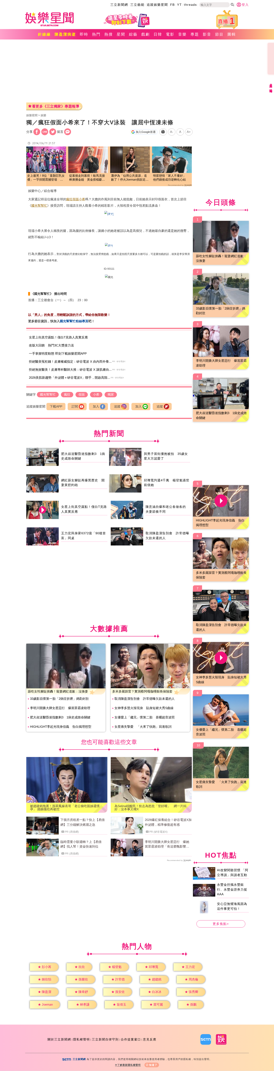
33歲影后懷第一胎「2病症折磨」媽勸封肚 (59, 699)
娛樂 (43, 115)
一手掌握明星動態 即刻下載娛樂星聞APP (58, 353)
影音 (207, 34)
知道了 (153, 1065)
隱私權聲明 (81, 1039)
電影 (170, 34)
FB (172, 5)
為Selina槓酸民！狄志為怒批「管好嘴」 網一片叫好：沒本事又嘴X (150, 808)
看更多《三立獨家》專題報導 (55, 106)
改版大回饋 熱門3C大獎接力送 (51, 345)
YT (179, 5)
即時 (84, 34)
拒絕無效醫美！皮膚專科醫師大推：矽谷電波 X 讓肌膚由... (70, 369)
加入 (96, 406)
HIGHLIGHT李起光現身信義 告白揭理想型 (60, 726)
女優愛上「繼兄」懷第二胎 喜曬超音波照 (144, 717)
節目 (219, 34)
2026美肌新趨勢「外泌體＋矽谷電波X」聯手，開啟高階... (69, 377)
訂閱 (75, 406)
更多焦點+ (221, 924)
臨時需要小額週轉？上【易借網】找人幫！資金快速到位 (81, 844)
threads (190, 5)
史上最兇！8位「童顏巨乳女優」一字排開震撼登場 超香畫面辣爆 (46, 178)
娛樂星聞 (31, 115)
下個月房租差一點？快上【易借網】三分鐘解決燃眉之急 (82, 822)
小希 (82, 199)
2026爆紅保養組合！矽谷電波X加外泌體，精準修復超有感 (168, 822)
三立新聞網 (119, 5)
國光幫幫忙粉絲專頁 (74, 321)
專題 (194, 34)
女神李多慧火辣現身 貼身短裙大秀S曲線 (144, 708)
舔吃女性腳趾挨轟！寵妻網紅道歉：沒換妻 (58, 691)
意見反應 (149, 1039)
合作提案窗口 (131, 1039)
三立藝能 (137, 5)
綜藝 (133, 34)
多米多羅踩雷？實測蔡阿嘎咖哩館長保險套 (142, 691)
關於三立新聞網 (59, 1039)
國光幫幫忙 (39, 205)
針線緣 (44, 34)
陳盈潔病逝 (65, 34)
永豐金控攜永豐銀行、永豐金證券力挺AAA (232, 889)
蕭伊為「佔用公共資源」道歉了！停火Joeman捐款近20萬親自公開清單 (130, 178)
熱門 (96, 34)
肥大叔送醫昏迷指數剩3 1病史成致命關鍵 (60, 717)
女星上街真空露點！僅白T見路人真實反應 (58, 337)
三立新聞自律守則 (105, 1039)
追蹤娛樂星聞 (157, 5)
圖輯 (231, 34)
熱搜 (108, 34)
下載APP (56, 406)
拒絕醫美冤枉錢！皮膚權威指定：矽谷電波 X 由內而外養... (70, 361)
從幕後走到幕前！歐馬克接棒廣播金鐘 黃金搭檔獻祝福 (87, 178)
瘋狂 (69, 199)
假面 (76, 199)
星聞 (121, 34)
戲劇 (145, 34)
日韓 (158, 34)
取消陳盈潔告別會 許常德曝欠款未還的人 (144, 699)
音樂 (182, 34)
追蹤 (117, 406)
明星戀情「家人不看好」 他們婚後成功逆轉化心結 (171, 177)
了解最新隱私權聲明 (129, 1065)
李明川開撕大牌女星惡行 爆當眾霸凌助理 (60, 708)
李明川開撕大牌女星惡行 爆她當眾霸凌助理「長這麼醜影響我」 (167, 844)
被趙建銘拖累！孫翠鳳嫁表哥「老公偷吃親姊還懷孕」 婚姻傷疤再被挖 (65, 808)
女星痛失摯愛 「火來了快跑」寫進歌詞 (142, 726)
